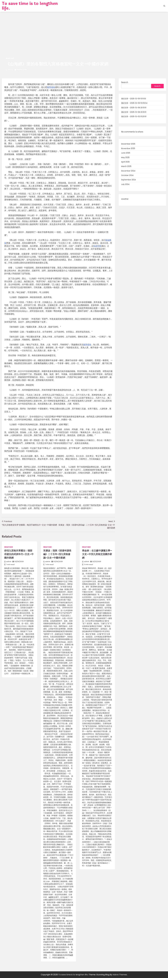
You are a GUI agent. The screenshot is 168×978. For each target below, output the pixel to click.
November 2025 (128, 148)
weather (10, 58)
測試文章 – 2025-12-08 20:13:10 (133, 107)
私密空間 (97, 246)
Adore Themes (120, 974)
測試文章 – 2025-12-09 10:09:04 (134, 103)
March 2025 (126, 166)
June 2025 (125, 153)
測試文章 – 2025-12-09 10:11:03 (133, 99)
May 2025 (125, 157)
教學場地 (51, 87)
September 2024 (128, 180)
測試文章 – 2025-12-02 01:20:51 (133, 116)
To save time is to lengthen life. (30, 5)
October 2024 (127, 175)
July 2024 (125, 184)
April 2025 (125, 162)
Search (124, 82)
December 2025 (128, 144)
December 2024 (128, 171)
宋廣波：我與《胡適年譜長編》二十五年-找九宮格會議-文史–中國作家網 (57, 554)
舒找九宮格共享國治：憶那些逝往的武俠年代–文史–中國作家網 (19, 554)
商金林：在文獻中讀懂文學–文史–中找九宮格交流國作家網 (97, 554)
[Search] (164, 6)
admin (10, 69)
